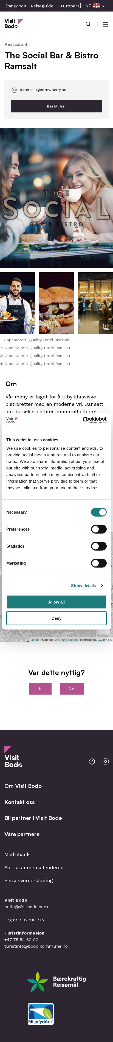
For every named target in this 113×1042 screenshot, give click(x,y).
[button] (56, 198)
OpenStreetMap (68, 639)
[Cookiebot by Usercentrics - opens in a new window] (83, 420)
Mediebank (17, 854)
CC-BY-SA (105, 639)
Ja (40, 688)
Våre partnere (21, 834)
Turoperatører (75, 6)
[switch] (99, 529)
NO (88, 5)
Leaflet (34, 639)
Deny (56, 618)
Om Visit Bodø (23, 785)
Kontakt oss (19, 802)
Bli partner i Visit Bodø (33, 817)
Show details (83, 585)
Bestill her (56, 106)
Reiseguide (42, 6)
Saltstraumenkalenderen (34, 867)
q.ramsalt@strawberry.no (43, 89)
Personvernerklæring (28, 880)
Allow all (56, 602)
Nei (72, 688)
